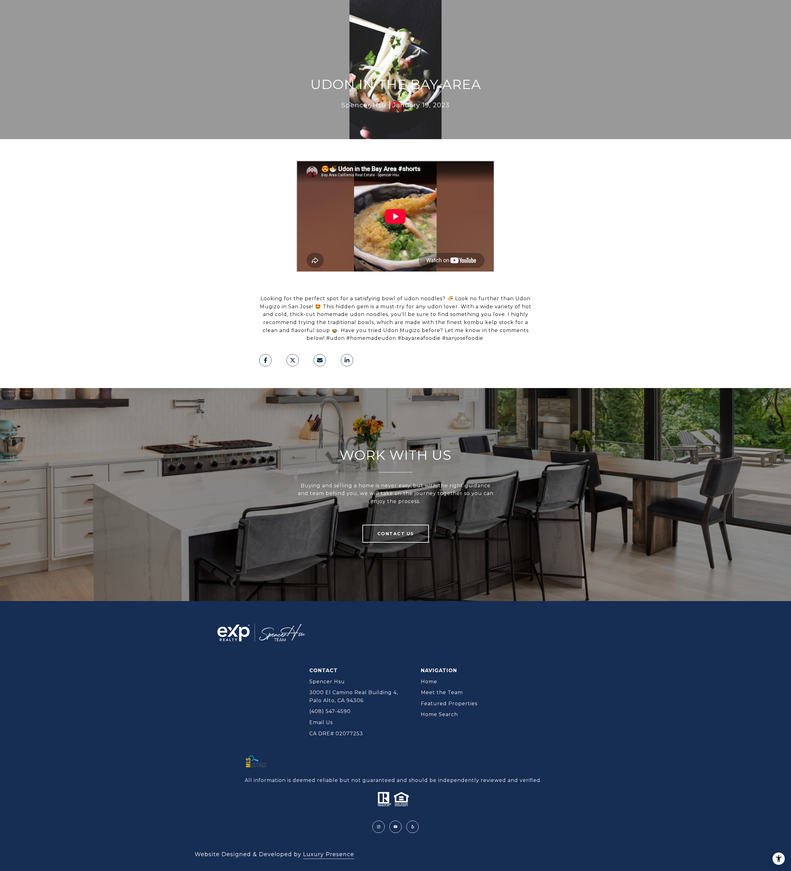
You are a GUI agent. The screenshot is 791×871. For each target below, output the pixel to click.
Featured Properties (449, 704)
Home (429, 682)
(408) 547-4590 (330, 711)
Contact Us (395, 533)
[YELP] (412, 827)
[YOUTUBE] (395, 827)
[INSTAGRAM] (378, 827)
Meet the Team (442, 692)
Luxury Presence (328, 854)
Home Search (439, 714)
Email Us (321, 722)
